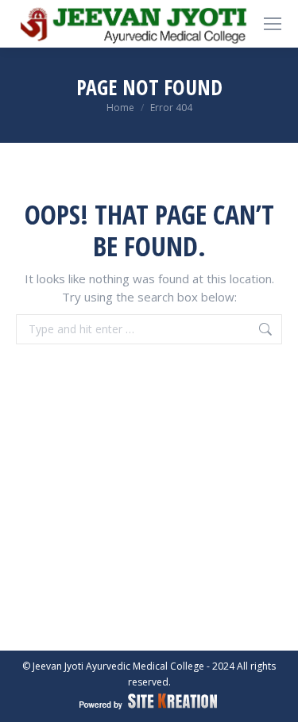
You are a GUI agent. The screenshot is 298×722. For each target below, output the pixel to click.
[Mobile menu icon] (272, 23)
